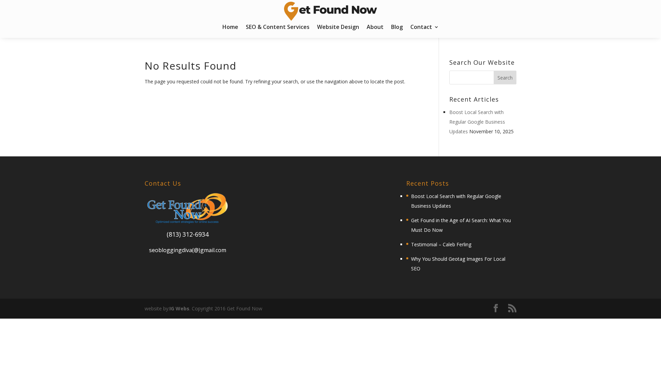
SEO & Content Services (277, 27)
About (375, 27)
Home (230, 27)
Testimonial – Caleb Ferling (441, 244)
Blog (397, 27)
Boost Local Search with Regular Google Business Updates (477, 122)
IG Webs (179, 308)
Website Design (338, 27)
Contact (421, 27)
